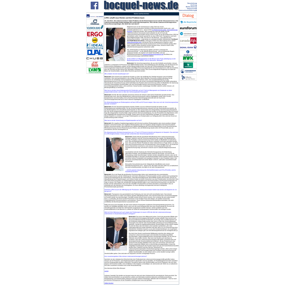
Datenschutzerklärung (187, 10)
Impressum (191, 8)
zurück (106, 271)
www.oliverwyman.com (134, 42)
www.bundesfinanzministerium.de (153, 54)
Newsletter (191, 3)
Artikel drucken (108, 283)
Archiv (192, 5)
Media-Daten (190, 7)
